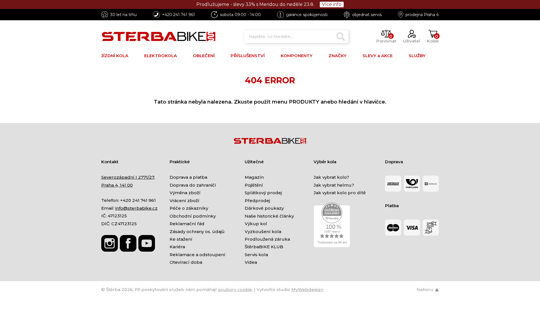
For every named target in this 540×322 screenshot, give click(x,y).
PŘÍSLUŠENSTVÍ (248, 55)
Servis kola (256, 254)
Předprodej (257, 200)
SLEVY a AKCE (378, 55)
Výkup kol (256, 223)
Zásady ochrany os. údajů (197, 231)
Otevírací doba (186, 262)
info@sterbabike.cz (136, 208)
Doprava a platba (188, 177)
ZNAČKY (337, 55)
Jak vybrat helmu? (334, 185)
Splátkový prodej (263, 192)
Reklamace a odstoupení (197, 254)
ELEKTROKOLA (160, 55)
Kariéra (177, 246)
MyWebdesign (307, 289)
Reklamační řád (187, 223)
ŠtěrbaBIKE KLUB (264, 246)
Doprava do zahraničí (193, 185)
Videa (251, 262)
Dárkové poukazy (264, 208)
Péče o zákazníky (189, 208)
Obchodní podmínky (193, 216)
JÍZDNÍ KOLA (114, 55)
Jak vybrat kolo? (331, 177)
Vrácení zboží (184, 200)
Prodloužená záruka (267, 239)
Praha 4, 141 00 (117, 185)
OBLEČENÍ (204, 55)
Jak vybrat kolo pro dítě (340, 192)
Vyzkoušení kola (263, 231)
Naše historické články (269, 216)
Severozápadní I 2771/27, (128, 177)
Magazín (254, 177)
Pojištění (254, 185)
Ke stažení (181, 239)
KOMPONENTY (296, 55)
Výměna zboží (185, 192)
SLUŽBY (417, 55)
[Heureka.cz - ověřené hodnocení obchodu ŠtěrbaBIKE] (332, 224)
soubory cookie (235, 289)
